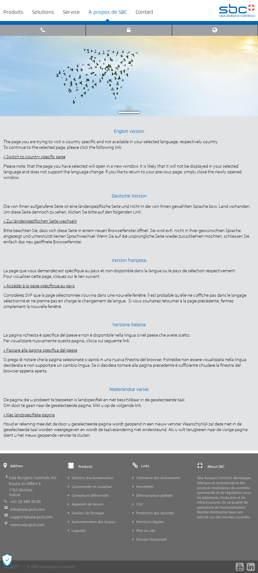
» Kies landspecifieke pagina (29, 415)
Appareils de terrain (88, 504)
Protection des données (155, 513)
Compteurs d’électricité (90, 495)
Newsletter (145, 486)
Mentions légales (150, 521)
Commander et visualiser (92, 486)
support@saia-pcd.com (31, 517)
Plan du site (145, 530)
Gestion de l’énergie (88, 513)
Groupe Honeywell (151, 539)
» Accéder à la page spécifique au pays (39, 286)
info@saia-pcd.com (27, 509)
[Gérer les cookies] (7, 560)
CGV (139, 504)
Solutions (43, 12)
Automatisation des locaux (93, 521)
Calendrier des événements (158, 477)
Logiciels (79, 530)
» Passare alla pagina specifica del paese (40, 350)
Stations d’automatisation (93, 477)
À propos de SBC (107, 12)
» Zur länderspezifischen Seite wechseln (40, 221)
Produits (13, 12)
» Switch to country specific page (34, 156)
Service (71, 12)
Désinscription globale (154, 495)
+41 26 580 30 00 (25, 501)
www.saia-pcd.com (27, 524)
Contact (144, 12)
